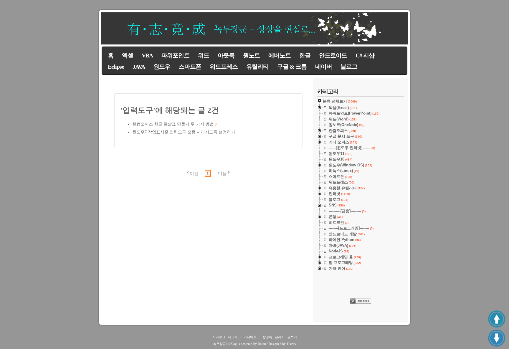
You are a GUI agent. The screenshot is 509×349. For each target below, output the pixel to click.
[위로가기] (496, 319)
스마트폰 (190, 66)
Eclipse (116, 66)
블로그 (349, 66)
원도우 (161, 66)
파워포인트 (175, 55)
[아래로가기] (496, 338)
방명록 (267, 337)
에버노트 (279, 55)
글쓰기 (292, 337)
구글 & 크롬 (292, 66)
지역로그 (218, 337)
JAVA (139, 66)
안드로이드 (333, 55)
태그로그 (234, 337)
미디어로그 (252, 337)
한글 (304, 55)
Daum (262, 343)
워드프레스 (224, 66)
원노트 (251, 55)
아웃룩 (226, 55)
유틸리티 (257, 66)
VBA (147, 55)
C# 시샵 (365, 55)
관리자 (280, 337)
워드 (203, 55)
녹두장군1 (220, 343)
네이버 (323, 66)
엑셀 (127, 55)
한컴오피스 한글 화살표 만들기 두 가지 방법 (173, 124)
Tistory (291, 343)
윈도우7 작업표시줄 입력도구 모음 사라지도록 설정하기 (183, 132)
